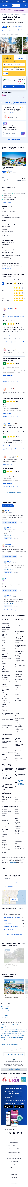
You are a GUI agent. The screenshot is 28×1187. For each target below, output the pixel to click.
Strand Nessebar (8, 923)
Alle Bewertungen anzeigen (13, 492)
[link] (22, 5)
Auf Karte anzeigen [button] (7, 24)
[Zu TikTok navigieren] (14, 1132)
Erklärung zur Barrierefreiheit (14, 1171)
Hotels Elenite (4, 1017)
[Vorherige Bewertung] (3, 112)
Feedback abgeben (14, 1069)
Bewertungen (14, 34)
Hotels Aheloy (4, 1015)
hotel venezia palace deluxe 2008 (9, 1024)
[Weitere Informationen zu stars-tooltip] (14, 19)
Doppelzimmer (8, 464)
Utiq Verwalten (14, 1161)
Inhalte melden (14, 1142)
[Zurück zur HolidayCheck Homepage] (6, 5)
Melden (20, 522)
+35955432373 (10, 886)
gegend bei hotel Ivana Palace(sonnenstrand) (13, 1027)
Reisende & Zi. (18, 67)
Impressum (14, 1177)
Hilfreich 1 (8, 538)
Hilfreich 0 (8, 572)
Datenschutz (14, 1155)
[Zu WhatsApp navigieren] (21, 1132)
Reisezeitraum (18, 62)
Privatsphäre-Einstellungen (14, 1158)
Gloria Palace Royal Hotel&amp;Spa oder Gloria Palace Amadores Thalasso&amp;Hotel (14, 1029)
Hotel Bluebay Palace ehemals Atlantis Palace (13, 1040)
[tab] (8, 57)
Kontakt (18, 1)
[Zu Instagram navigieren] (10, 1132)
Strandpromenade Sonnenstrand (12, 917)
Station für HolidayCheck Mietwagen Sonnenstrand (21, 782)
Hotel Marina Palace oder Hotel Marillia (11, 1033)
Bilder (22, 34)
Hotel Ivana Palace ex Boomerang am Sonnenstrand (14, 1031)
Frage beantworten (10, 522)
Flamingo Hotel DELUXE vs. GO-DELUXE (11, 1042)
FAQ (14, 1139)
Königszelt (6, 920)
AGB (14, 1164)
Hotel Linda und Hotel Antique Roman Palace (12, 1035)
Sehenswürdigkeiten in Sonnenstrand (14, 934)
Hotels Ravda (4, 1008)
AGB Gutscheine (14, 1168)
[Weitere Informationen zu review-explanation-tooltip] (21, 26)
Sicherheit (14, 1174)
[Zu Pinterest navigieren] (17, 1132)
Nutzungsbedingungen (14, 1152)
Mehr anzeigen (5, 268)
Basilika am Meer (8, 929)
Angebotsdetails (12, 862)
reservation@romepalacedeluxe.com (15, 882)
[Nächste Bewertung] (25, 112)
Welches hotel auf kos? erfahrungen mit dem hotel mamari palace (14, 1037)
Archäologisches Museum (11, 926)
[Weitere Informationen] (19, 83)
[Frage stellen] (23, 133)
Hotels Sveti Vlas (5, 1013)
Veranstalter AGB (14, 1149)
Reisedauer (6, 67)
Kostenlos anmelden (20, 10)
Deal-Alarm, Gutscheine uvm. (14, 1146)
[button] (11, 45)
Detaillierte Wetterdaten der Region (14, 1054)
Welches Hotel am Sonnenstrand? (10, 1044)
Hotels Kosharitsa (5, 1011)
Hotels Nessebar (5, 1006)
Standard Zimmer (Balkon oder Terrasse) (14, 316)
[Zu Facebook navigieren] (6, 1132)
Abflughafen (6, 62)
